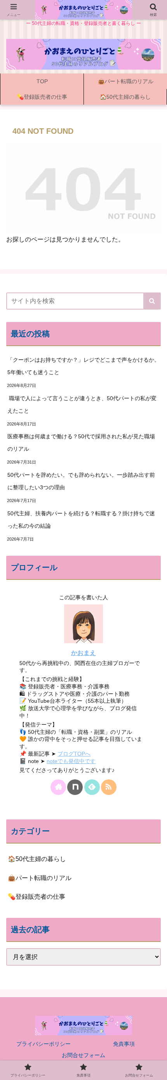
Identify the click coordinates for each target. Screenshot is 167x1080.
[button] (152, 301)
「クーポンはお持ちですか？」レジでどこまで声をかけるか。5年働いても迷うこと (83, 366)
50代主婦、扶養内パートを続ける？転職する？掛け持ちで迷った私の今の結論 (81, 519)
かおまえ (83, 652)
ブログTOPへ (73, 754)
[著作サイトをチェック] (58, 787)
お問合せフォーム (83, 1055)
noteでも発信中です (71, 761)
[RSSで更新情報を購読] (109, 787)
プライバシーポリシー (43, 1044)
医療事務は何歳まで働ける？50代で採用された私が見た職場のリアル (81, 442)
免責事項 (124, 1044)
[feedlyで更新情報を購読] (92, 787)
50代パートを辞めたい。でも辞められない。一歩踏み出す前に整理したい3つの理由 (81, 481)
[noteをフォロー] (75, 787)
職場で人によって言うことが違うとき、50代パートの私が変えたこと (82, 404)
